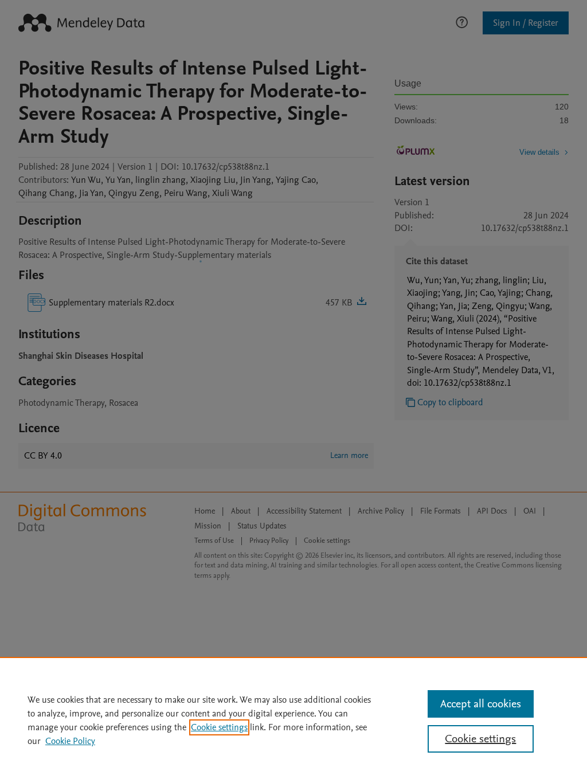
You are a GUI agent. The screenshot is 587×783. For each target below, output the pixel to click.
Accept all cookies (480, 703)
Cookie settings (219, 727)
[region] (293, 720)
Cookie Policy (70, 741)
